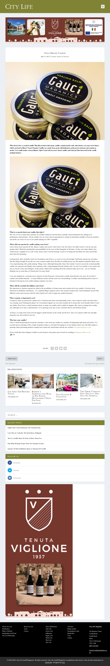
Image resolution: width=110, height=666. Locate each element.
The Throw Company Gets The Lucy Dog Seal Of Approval (90, 393)
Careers (26, 631)
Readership (70, 633)
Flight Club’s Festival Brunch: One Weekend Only (24, 428)
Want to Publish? (7, 631)
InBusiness (49, 633)
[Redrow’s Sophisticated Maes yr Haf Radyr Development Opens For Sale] (43, 381)
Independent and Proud (9, 633)
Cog (63, 662)
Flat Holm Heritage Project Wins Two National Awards (26, 443)
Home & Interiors (63, 56)
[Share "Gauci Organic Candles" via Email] (61, 348)
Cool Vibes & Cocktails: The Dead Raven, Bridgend (24, 433)
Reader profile (71, 629)
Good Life (48, 662)
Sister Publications (51, 627)
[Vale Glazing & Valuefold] (67, 382)
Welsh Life (49, 638)
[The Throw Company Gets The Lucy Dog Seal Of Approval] (91, 381)
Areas (25, 629)
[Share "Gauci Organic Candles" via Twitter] (56, 348)
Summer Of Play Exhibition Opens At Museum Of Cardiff (27, 449)
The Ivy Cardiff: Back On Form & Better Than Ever (25, 438)
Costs (69, 636)
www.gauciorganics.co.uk (82, 327)
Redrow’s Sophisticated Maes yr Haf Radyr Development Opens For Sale (41, 396)
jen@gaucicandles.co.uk (82, 332)
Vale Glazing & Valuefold (64, 395)
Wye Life (48, 642)
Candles (53, 56)
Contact (69, 638)
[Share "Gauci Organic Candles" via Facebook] (52, 348)
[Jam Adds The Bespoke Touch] (19, 381)
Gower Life (49, 631)
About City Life (7, 627)
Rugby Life (49, 636)
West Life (49, 640)
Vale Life (48, 629)
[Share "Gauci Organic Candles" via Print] (65, 348)
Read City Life (28, 627)
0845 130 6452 (93, 646)
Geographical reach (73, 631)
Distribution (5, 629)
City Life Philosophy (8, 636)
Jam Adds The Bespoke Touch (19, 392)
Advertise (70, 627)
